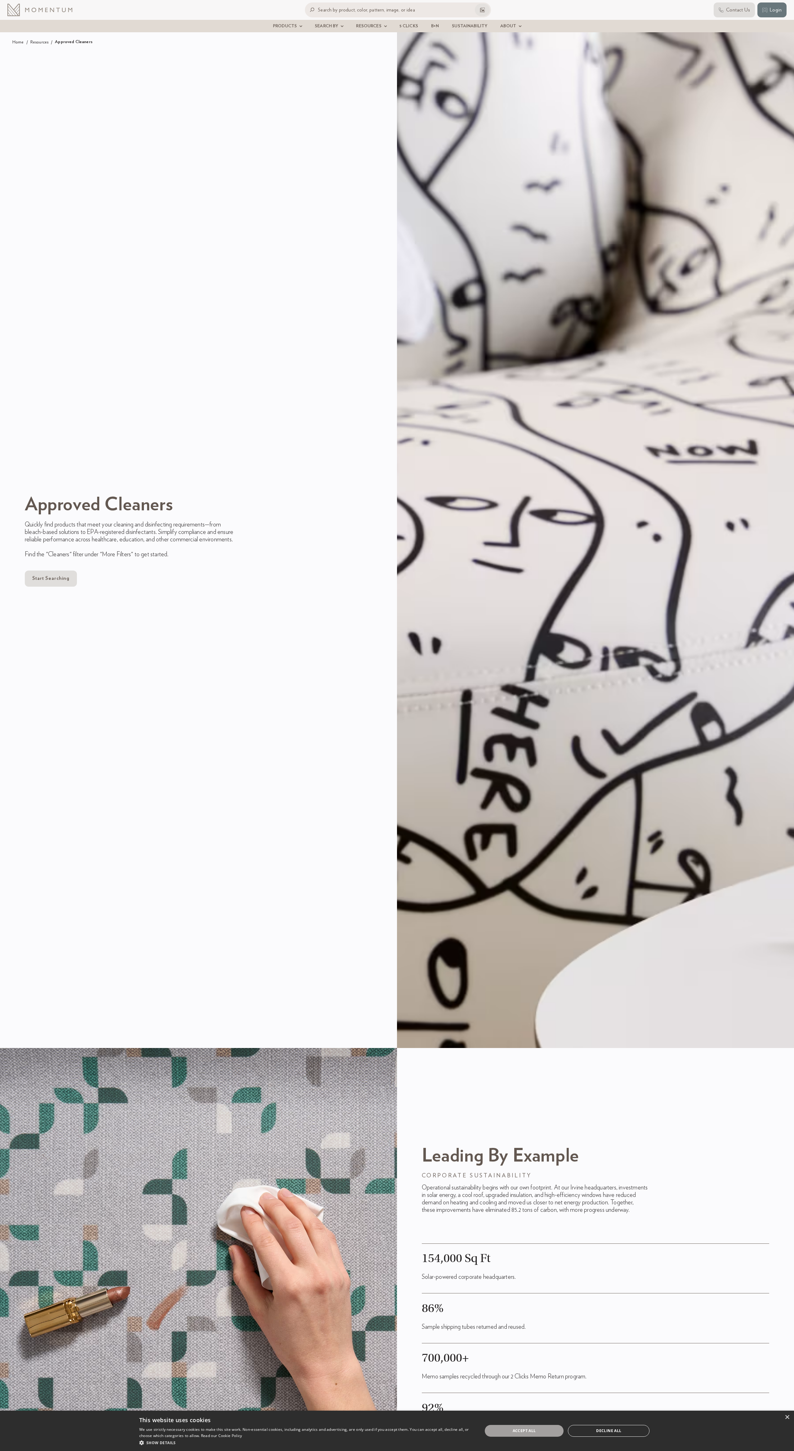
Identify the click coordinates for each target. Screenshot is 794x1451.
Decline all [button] (608, 1430)
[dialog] (397, 1431)
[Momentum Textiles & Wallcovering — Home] (44, 10)
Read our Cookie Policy (221, 1435)
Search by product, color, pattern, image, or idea (366, 10)
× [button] (787, 1417)
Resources (39, 42)
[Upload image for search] (482, 10)
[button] (305, 1442)
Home (18, 42)
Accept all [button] (524, 1430)
